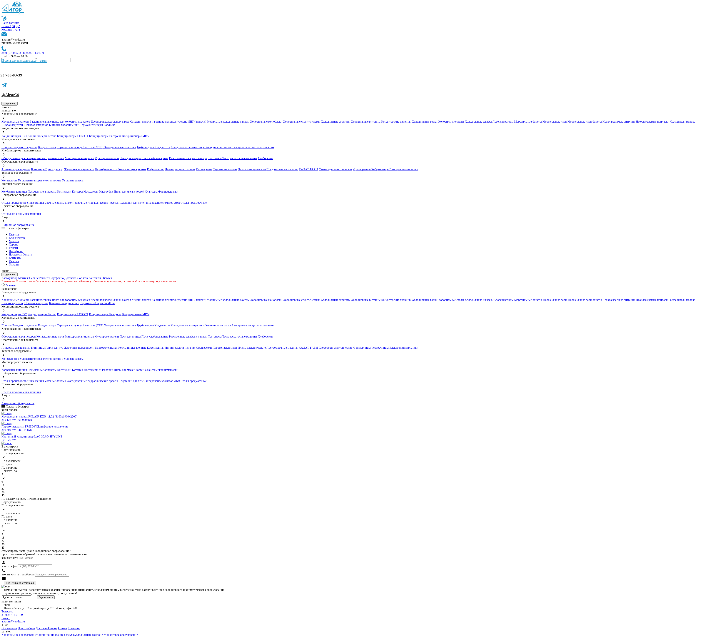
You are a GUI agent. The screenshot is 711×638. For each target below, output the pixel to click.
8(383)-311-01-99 (33, 52)
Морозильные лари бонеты (585, 121)
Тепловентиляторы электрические (39, 180)
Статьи (62, 628)
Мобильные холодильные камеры (228, 121)
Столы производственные (17, 202)
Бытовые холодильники (64, 124)
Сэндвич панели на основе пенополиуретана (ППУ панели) (168, 121)
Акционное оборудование (17, 224)
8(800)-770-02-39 (11, 52)
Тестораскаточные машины (239, 158)
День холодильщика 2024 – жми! (25, 60)
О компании (9, 628)
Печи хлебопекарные (154, 158)
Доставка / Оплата (20, 254)
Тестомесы (215, 158)
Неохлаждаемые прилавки (652, 121)
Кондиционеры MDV (135, 136)
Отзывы (14, 264)
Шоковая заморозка (36, 124)
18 (2, 485)
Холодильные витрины (365, 121)
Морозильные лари (555, 121)
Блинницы (38, 169)
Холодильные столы (451, 121)
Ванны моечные (45, 202)
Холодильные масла (218, 147)
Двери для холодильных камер (110, 121)
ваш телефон (9, 566)
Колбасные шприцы (14, 191)
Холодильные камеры (15, 121)
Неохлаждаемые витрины (618, 121)
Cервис (13, 244)
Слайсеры (151, 191)
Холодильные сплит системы (301, 121)
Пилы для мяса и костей (129, 191)
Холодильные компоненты (91, 634)
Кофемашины (155, 169)
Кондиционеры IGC (14, 136)
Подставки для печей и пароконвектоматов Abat (149, 202)
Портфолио (16, 251)
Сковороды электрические (335, 169)
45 (2, 495)
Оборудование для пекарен (18, 158)
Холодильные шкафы (478, 121)
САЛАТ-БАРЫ (308, 169)
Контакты (15, 257)
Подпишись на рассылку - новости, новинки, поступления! (39, 593)
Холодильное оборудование (19, 634)
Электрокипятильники (403, 169)
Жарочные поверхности (79, 169)
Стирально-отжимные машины (21, 213)
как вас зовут (9, 557)
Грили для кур (54, 169)
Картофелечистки (106, 169)
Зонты (60, 202)
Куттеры (77, 191)
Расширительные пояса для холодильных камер (60, 121)
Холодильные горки (425, 121)
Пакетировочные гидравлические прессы (91, 202)
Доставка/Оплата (46, 628)
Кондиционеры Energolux (105, 136)
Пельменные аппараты (42, 191)
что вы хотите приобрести (18, 574)
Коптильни (64, 191)
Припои (6, 147)
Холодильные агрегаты (335, 121)
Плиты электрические (252, 169)
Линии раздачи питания (180, 169)
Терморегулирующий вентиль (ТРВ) (80, 147)
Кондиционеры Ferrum (42, 136)
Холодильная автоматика (120, 147)
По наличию (9, 467)
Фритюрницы (362, 169)
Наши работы (26, 628)
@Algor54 (10, 95)
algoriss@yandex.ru (13, 39)
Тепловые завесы (73, 180)
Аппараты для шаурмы (15, 169)
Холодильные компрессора (188, 147)
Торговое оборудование (123, 634)
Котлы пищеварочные (132, 169)
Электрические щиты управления (252, 147)
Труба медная (145, 147)
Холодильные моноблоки (266, 121)
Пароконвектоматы (225, 169)
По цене (6, 464)
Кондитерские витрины (396, 121)
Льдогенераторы (503, 121)
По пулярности (11, 460)
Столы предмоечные (194, 202)
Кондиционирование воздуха (55, 634)
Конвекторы (9, 180)
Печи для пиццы (130, 158)
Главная (14, 234)
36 (2, 492)
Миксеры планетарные (79, 158)
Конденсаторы (47, 147)
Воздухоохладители (24, 147)
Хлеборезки (265, 158)
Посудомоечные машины (282, 169)
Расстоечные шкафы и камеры (188, 158)
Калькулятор (17, 237)
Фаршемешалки (168, 191)
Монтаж (14, 241)
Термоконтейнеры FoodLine (97, 124)
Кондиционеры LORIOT (72, 136)
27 (2, 488)
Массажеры (91, 191)
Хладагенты (162, 147)
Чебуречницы (380, 169)
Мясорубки (106, 191)
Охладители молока (682, 121)
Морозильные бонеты (528, 121)
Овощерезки (204, 169)
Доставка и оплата (76, 278)
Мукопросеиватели (107, 158)
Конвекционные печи (50, 158)
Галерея (14, 261)
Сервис (34, 278)
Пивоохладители (12, 124)
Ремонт (13, 247)
